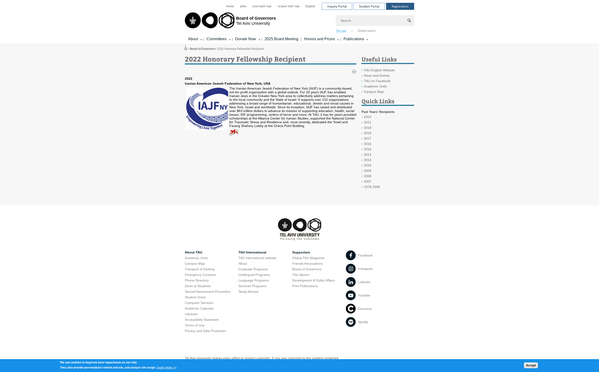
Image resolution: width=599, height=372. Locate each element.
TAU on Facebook (377, 81)
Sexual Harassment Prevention (208, 291)
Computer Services (199, 303)
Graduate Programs (253, 269)
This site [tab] (341, 31)
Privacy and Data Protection (205, 331)
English (310, 6)
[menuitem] (230, 6)
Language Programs (253, 280)
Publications (353, 39)
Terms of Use (195, 325)
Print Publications (305, 286)
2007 (367, 181)
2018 (367, 133)
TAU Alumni (300, 275)
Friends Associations (307, 263)
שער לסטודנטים (261, 6)
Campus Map (374, 92)
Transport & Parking (199, 269)
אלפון (243, 6)
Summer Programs (252, 286)
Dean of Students (198, 286)
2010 (367, 165)
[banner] (299, 21)
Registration (400, 6)
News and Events (377, 75)
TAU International (252, 252)
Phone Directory (197, 280)
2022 (367, 117)
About (193, 39)
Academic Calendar (199, 308)
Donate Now (245, 39)
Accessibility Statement (202, 319)
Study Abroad (248, 291)
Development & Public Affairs (313, 280)
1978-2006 (372, 187)
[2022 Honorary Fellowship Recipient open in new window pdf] (233, 134)
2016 (367, 144)
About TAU (193, 252)
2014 (367, 154)
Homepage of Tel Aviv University (186, 48)
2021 (367, 122)
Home (230, 6)
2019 (367, 128)
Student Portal (369, 6)
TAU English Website (379, 70)
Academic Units (375, 86)
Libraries (191, 314)
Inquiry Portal (337, 6)
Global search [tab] (367, 31)
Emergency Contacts (200, 275)
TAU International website (257, 258)
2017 (367, 138)
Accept (531, 365)
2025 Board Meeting (281, 39)
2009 (367, 171)
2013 (367, 160)
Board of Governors (202, 49)
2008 (367, 176)
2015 (367, 149)
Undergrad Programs (254, 275)
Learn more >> (167, 367)
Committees (216, 39)
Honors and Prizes (319, 39)
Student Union (195, 297)
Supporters (301, 252)
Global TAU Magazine (308, 258)
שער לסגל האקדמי (289, 6)
